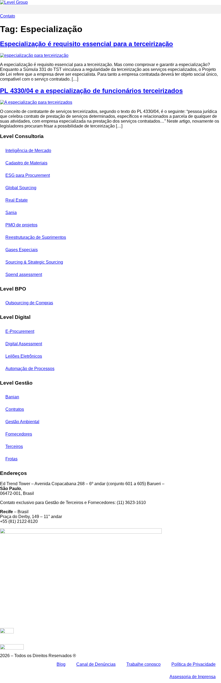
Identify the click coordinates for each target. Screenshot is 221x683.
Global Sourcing (20, 187)
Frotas (11, 459)
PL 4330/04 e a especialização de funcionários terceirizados (91, 90)
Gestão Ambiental (22, 421)
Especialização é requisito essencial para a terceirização (86, 43)
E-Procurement (19, 331)
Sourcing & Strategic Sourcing (34, 262)
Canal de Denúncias (96, 664)
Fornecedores (18, 434)
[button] (110, 9)
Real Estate (16, 200)
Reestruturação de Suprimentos (35, 237)
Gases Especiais (21, 249)
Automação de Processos (29, 368)
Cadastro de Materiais (26, 163)
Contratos (14, 409)
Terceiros (14, 446)
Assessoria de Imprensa (193, 676)
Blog (61, 664)
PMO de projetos (21, 225)
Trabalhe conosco (143, 664)
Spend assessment (23, 274)
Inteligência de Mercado (28, 150)
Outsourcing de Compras (29, 303)
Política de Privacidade (193, 664)
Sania (11, 212)
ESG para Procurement (27, 175)
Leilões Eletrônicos (23, 356)
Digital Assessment (23, 344)
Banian (12, 397)
